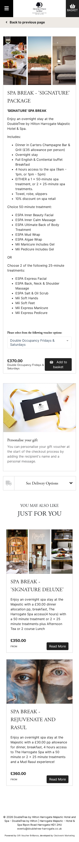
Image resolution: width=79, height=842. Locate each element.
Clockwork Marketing (64, 835)
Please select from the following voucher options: (34, 333)
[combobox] (39, 342)
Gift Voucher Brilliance (28, 835)
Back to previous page (27, 22)
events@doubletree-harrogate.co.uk (39, 828)
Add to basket (60, 364)
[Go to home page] (39, 8)
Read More (57, 646)
